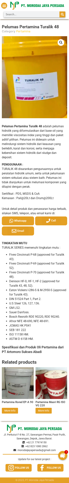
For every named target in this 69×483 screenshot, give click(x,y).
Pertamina (23, 31)
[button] (4, 6)
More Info (9, 410)
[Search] (62, 14)
